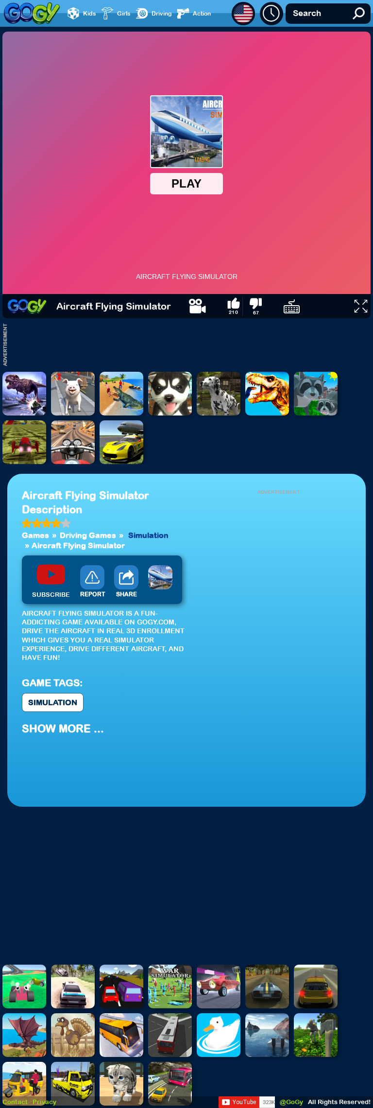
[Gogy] (27, 306)
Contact (15, 1102)
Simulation (148, 535)
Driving (162, 13)
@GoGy (291, 1102)
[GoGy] (32, 13)
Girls (124, 13)
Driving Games (88, 535)
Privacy (44, 1102)
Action (202, 13)
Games (35, 535)
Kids (89, 13)
